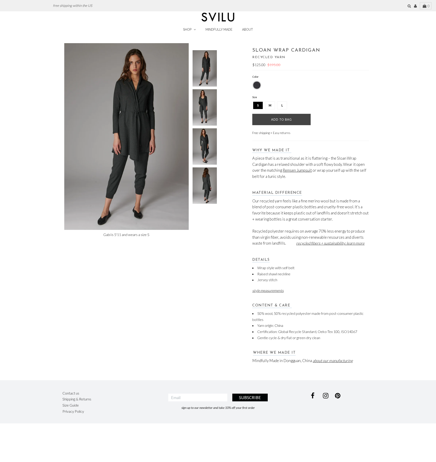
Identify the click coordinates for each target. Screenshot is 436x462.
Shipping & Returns (76, 399)
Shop (187, 29)
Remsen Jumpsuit (297, 170)
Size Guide (70, 405)
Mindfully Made (219, 29)
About (247, 29)
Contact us (70, 393)
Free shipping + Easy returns (271, 133)
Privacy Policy (73, 411)
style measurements (268, 290)
